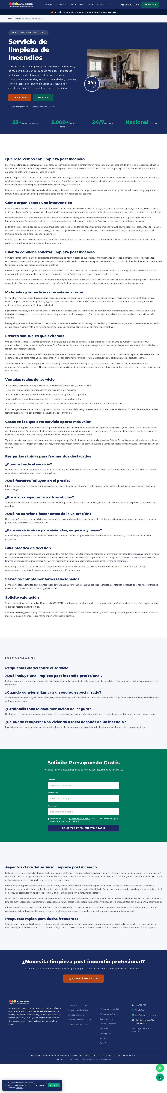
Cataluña (103, 1043)
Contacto (103, 5)
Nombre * (52, 780)
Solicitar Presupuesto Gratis (83, 828)
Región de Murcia (107, 1019)
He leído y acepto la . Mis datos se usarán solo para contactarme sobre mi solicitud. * (84, 820)
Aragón (103, 1038)
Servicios (60, 5)
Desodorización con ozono (61, 584)
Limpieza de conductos (134, 584)
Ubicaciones (77, 5)
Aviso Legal (136, 1028)
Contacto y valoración (28, 588)
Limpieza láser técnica (111, 584)
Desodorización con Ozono (79, 1019)
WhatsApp (150, 5)
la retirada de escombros (115, 560)
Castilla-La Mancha (108, 1023)
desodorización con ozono (135, 553)
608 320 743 (109, 12)
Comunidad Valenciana (109, 1014)
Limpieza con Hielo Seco (77, 1010)
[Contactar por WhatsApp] (160, 1068)
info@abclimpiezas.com (145, 1015)
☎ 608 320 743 (130, 4)
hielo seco (143, 557)
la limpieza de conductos (61, 557)
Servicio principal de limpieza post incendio (26, 584)
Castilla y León (106, 1033)
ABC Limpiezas (62, 1059)
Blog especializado (49, 588)
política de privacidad (79, 819)
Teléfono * (52, 806)
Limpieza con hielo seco (87, 584)
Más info (19, 1088)
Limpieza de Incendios (77, 1005)
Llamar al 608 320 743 (85, 978)
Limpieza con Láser (75, 1015)
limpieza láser (12, 560)
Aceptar (53, 1085)
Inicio (48, 5)
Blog (91, 5)
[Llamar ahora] (160, 1077)
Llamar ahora (20, 97)
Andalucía (104, 1028)
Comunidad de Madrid (109, 1009)
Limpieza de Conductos (77, 1024)
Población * (53, 793)
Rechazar (40, 1085)
